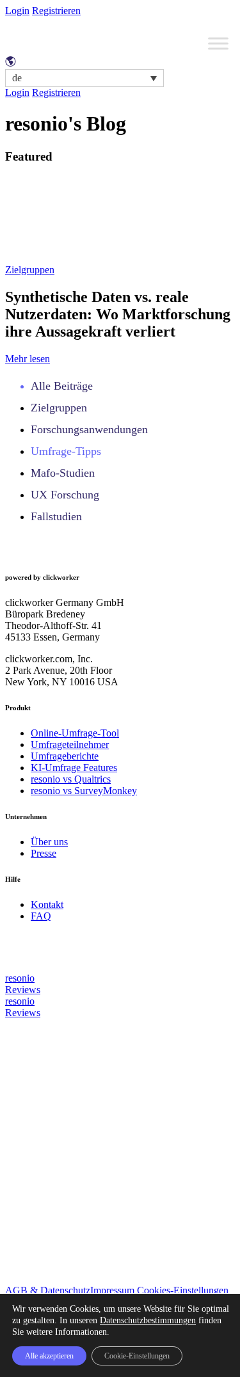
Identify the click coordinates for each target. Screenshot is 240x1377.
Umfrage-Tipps (66, 451)
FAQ (41, 916)
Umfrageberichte (65, 756)
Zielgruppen (29, 269)
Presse (43, 853)
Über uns (49, 841)
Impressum (112, 1290)
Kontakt (47, 904)
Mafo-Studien (63, 472)
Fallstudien (56, 516)
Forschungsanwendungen (89, 429)
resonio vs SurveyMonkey (84, 790)
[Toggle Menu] (218, 43)
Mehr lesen (27, 358)
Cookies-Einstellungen (182, 1290)
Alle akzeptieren (49, 1355)
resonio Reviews (22, 984)
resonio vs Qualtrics (71, 779)
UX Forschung (65, 494)
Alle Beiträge (62, 385)
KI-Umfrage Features (74, 767)
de (17, 77)
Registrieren (56, 10)
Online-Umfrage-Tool (75, 733)
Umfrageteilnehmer (70, 744)
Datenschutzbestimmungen (148, 1320)
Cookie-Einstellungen (137, 1355)
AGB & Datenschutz (47, 1290)
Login (17, 10)
